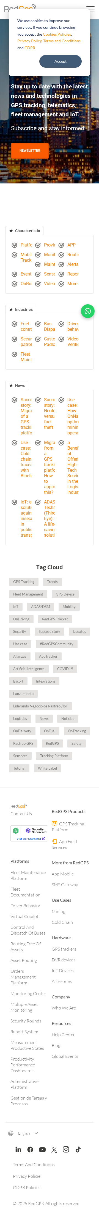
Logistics (20, 718)
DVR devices (63, 959)
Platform (29, 245)
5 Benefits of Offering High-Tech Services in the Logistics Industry (76, 467)
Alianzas (19, 656)
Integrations (45, 681)
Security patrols (28, 341)
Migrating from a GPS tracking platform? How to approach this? (53, 467)
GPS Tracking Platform (68, 826)
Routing (74, 254)
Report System (24, 1031)
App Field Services (64, 844)
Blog (56, 1045)
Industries (23, 309)
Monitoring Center (28, 993)
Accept (60, 61)
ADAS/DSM (40, 606)
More (72, 283)
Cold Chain (62, 922)
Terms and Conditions (62, 40)
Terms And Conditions (34, 1164)
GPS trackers (64, 949)
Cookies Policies (57, 34)
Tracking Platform (54, 756)
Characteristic (27, 231)
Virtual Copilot (24, 916)
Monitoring (54, 254)
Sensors (52, 274)
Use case (20, 644)
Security (19, 631)
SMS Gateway (65, 884)
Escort (18, 681)
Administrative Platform (24, 1084)
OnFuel (49, 731)
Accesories (62, 981)
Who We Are (64, 1008)
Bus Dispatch (52, 326)
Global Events (65, 1056)
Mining (58, 911)
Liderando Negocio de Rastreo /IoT (40, 706)
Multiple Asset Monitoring (24, 1007)
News (19, 385)
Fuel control (27, 326)
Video (49, 283)
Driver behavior (75, 326)
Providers (53, 245)
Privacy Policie (26, 1176)
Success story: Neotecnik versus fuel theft (53, 413)
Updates (79, 631)
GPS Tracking (23, 581)
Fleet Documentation (25, 892)
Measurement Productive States (27, 1045)
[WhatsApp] (88, 311)
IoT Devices (63, 970)
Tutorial (19, 768)
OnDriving (21, 619)
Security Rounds (25, 1021)
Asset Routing (23, 960)
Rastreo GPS (23, 743)
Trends (52, 581)
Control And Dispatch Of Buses (27, 930)
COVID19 (65, 669)
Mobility (69, 606)
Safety (77, 743)
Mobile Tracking (29, 257)
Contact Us (21, 813)
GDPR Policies (26, 1187)
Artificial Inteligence (29, 669)
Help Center (63, 1034)
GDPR (29, 47)
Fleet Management (28, 594)
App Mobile (63, 874)
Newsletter (30, 151)
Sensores (20, 756)
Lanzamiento (23, 693)
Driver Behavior (25, 905)
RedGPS (52, 743)
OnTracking (77, 731)
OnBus (27, 283)
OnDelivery (22, 731)
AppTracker (48, 656)
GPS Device (65, 594)
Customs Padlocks (53, 341)
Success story (49, 631)
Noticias (67, 718)
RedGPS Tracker (55, 619)
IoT (15, 606)
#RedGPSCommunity (56, 644)
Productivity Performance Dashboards (22, 1064)
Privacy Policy (29, 40)
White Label (47, 768)
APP (71, 245)
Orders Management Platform (23, 976)
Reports (74, 274)
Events (27, 274)
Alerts (72, 264)
